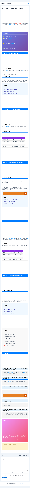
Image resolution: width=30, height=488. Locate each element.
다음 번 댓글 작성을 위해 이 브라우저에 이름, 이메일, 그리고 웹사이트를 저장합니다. (13, 475)
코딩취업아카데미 (6, 3)
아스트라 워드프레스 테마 (20, 483)
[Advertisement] (15, 16)
